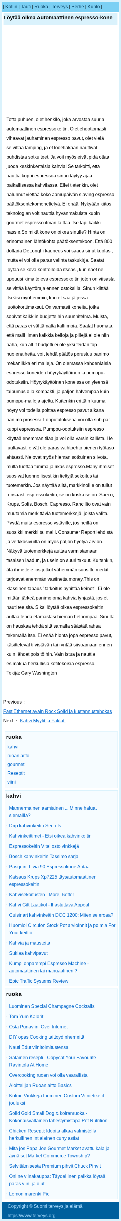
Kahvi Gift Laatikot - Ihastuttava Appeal (49, 904)
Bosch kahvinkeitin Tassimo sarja (43, 856)
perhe (77, 6)
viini (11, 782)
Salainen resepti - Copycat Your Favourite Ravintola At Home (52, 1061)
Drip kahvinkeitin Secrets (35, 825)
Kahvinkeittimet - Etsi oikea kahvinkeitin (50, 835)
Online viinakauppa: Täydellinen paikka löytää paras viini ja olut (57, 1180)
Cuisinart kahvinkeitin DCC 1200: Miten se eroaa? (61, 915)
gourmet (15, 764)
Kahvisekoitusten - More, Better (41, 894)
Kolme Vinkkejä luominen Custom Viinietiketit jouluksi (56, 1099)
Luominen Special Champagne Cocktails (52, 1006)
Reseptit (16, 773)
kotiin (11, 6)
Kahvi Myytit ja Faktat (42, 720)
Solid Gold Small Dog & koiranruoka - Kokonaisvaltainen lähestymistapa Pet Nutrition (58, 1117)
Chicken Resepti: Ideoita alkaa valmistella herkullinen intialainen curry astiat (52, 1134)
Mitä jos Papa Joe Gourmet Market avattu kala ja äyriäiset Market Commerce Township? (59, 1152)
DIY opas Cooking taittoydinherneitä (46, 1037)
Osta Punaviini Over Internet (38, 1026)
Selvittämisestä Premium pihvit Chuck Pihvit (55, 1166)
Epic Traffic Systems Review (38, 981)
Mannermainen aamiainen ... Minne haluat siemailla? (53, 812)
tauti (26, 6)
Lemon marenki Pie (29, 1193)
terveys (60, 6)
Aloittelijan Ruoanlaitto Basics (40, 1085)
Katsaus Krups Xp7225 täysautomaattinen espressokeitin (53, 880)
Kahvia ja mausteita (29, 942)
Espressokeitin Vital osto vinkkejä (44, 846)
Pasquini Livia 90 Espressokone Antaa (49, 866)
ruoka (41, 6)
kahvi (13, 746)
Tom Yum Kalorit (26, 1016)
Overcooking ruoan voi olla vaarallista (48, 1075)
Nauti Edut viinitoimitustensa (38, 1047)
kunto (94, 6)
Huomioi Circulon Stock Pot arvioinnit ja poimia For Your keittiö (62, 929)
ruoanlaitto (18, 755)
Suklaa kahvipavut (28, 953)
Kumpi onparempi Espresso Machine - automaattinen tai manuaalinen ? (49, 967)
